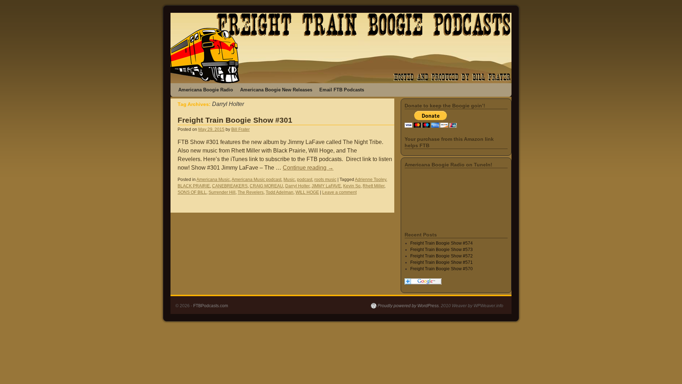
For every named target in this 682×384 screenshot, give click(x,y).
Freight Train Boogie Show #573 (441, 249)
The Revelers (251, 192)
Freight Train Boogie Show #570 (441, 268)
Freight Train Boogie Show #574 (441, 243)
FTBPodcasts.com (210, 305)
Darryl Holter (297, 185)
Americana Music (213, 179)
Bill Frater (240, 129)
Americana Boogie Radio (205, 89)
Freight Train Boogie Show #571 (441, 262)
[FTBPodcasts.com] (341, 48)
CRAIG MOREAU (266, 185)
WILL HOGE (307, 192)
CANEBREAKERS (230, 185)
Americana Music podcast (256, 179)
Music (289, 179)
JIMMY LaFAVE (326, 185)
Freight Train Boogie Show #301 (235, 120)
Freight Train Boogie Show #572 (441, 256)
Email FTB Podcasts (341, 89)
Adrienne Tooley (370, 179)
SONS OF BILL (192, 192)
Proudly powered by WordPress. (409, 305)
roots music (325, 179)
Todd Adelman (279, 192)
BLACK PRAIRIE (194, 185)
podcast (304, 179)
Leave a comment (339, 192)
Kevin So (352, 185)
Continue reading (308, 168)
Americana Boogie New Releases (276, 89)
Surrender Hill (222, 192)
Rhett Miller (373, 185)
